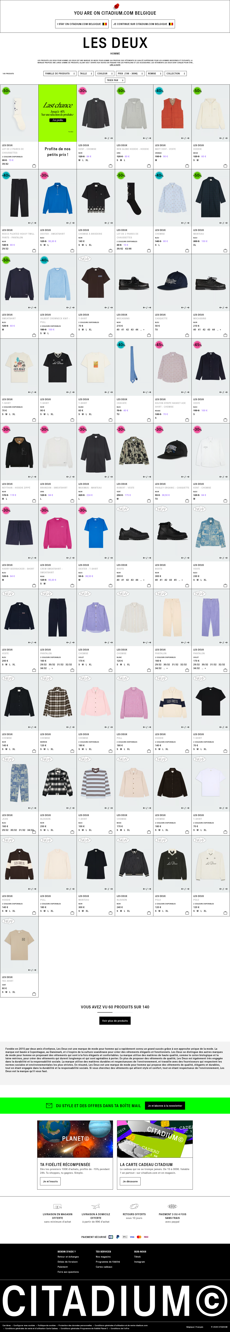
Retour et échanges (68, 1256)
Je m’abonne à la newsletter (165, 1105)
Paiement (63, 1266)
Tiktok (137, 1256)
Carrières (7, 1325)
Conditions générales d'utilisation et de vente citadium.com (121, 1325)
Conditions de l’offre (120, 1328)
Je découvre (130, 1181)
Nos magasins (103, 1256)
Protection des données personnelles (75, 1325)
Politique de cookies (47, 1325)
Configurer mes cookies (24, 1325)
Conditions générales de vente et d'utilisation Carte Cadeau (31, 1328)
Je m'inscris (50, 1181)
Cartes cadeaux (104, 1266)
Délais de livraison (68, 1261)
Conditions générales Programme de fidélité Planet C (84, 1328)
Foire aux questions (68, 1271)
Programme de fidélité (108, 1261)
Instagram (139, 1261)
